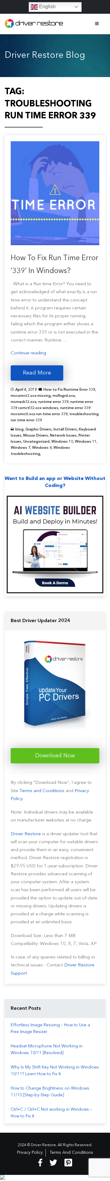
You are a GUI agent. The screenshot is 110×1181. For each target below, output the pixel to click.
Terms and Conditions (42, 791)
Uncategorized (36, 442)
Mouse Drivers (35, 435)
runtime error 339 (53, 402)
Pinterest (68, 1162)
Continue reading (28, 353)
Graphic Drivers (38, 429)
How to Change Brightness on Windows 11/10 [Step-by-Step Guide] (50, 1091)
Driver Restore (26, 834)
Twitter (53, 1162)
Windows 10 (62, 442)
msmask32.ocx (23, 402)
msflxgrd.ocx (64, 396)
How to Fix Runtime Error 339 (69, 390)
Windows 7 (20, 448)
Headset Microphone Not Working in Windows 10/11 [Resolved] (46, 1049)
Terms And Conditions (71, 1152)
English (47, 6)
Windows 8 (42, 448)
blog (19, 429)
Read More (37, 373)
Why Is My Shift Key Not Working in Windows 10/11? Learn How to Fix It (55, 1070)
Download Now (55, 755)
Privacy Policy (30, 1152)
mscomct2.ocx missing (31, 396)
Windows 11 (86, 442)
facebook (40, 1162)
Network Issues (63, 435)
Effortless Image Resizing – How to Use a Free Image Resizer (50, 1028)
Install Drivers (65, 429)
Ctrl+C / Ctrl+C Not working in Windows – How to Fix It (51, 1112)
